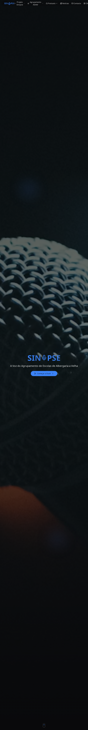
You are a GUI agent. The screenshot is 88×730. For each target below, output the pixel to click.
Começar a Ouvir (44, 373)
